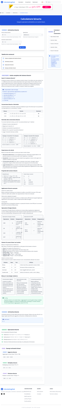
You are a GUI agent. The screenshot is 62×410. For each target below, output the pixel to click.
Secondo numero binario (7, 39)
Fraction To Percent (54, 43)
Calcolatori (20, 2)
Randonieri (35, 2)
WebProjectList (27, 396)
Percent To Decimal (54, 50)
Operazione (25, 32)
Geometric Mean (54, 47)
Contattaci (53, 62)
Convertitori (28, 2)
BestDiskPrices (27, 391)
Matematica (15, 12)
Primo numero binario (6, 32)
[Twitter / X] (1, 394)
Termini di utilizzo (54, 394)
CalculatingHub (28, 407)
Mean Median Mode (55, 36)
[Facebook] (4, 394)
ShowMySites (27, 394)
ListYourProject (27, 398)
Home (2, 12)
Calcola (23, 47)
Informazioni (40, 391)
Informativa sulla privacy (55, 391)
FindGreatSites (27, 401)
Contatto (39, 394)
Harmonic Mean (54, 40)
